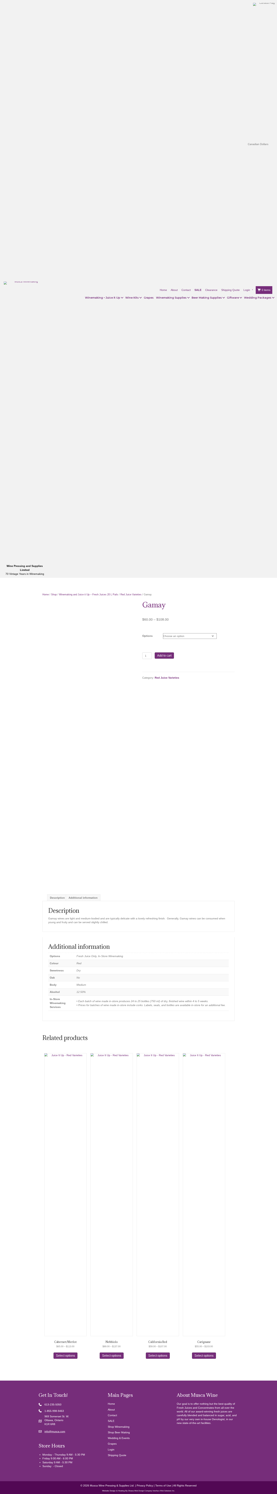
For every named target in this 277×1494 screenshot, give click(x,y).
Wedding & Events (119, 1438)
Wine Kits (132, 297)
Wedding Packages (257, 297)
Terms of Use (163, 1485)
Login (111, 1449)
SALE (111, 1420)
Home (45, 594)
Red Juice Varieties (131, 594)
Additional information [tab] (83, 897)
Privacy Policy (145, 1485)
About (111, 1409)
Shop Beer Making (119, 1432)
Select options (65, 1355)
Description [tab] (57, 897)
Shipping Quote (117, 1455)
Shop (54, 594)
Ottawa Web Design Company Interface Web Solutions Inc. (151, 1491)
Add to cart (164, 655)
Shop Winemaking (118, 1426)
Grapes (149, 297)
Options (147, 635)
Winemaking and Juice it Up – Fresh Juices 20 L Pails (88, 594)
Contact (112, 1415)
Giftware (233, 297)
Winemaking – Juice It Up (102, 297)
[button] (122, 298)
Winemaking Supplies (171, 297)
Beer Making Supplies (207, 297)
